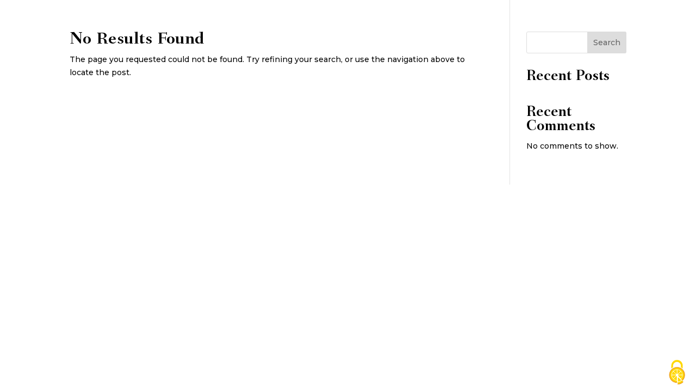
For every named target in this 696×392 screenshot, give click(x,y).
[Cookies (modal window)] (677, 373)
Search (606, 42)
